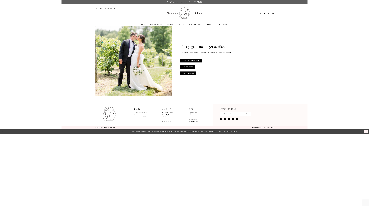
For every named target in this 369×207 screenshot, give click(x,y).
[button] (264, 13)
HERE (200, 2)
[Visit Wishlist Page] (269, 13)
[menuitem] (105, 8)
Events (191, 117)
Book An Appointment (191, 60)
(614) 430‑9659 (166, 121)
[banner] (184, 13)
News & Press (193, 119)
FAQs (190, 115)
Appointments (193, 113)
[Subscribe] (247, 114)
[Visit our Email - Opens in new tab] (237, 119)
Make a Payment (193, 121)
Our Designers (188, 73)
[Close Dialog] (3, 131)
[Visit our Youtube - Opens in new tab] (233, 119)
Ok (366, 131)
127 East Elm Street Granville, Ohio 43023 (167, 115)
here (235, 131)
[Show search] (260, 13)
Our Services (188, 67)
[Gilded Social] (109, 114)
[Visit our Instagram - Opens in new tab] (221, 119)
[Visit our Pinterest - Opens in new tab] (225, 119)
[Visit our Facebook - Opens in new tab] (229, 119)
